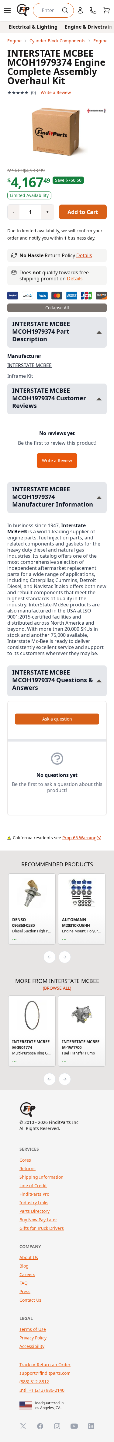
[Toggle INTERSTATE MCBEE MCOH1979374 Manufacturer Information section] (99, 497)
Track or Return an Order (45, 1364)
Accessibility (31, 1346)
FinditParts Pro (34, 1194)
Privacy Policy (33, 1338)
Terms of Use (32, 1329)
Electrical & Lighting (33, 26)
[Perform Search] (65, 10)
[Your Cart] (106, 10)
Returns (27, 1168)
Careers (27, 1274)
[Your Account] (80, 10)
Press (24, 1291)
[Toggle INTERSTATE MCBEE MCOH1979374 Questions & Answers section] (99, 680)
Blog (24, 1266)
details (75, 278)
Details (84, 255)
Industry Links (33, 1202)
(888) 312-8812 (34, 1381)
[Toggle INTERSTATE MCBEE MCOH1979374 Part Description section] (99, 332)
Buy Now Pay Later (38, 1220)
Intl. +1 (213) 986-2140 (41, 1390)
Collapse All (57, 308)
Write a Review (56, 92)
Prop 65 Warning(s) (81, 837)
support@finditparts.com (45, 1373)
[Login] (80, 10)
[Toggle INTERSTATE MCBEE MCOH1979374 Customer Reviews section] (99, 399)
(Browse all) (57, 988)
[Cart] (106, 10)
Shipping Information (41, 1177)
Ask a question (57, 719)
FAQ (23, 1283)
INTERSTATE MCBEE (29, 365)
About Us (28, 1257)
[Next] (65, 957)
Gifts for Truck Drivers (41, 1228)
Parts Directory (34, 1211)
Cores (25, 1160)
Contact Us (30, 1300)
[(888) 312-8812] (93, 10)
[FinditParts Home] (24, 10)
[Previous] (49, 957)
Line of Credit (33, 1185)
